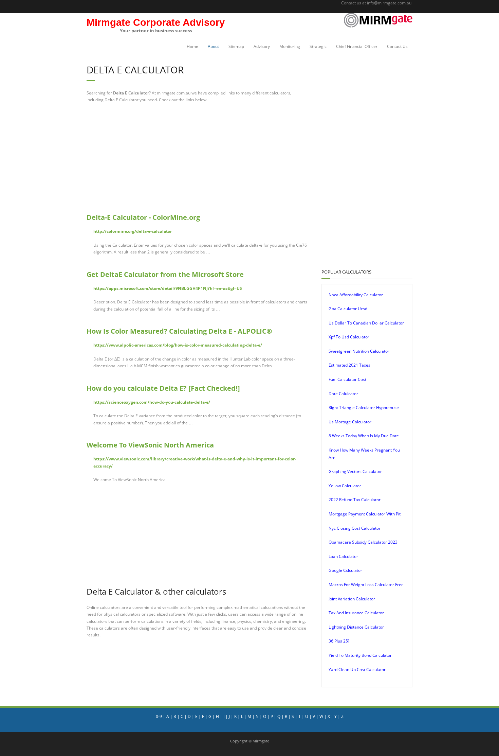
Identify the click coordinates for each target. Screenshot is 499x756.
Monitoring (289, 46)
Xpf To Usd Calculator (349, 337)
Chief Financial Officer (356, 46)
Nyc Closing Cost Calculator (355, 528)
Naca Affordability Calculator (356, 295)
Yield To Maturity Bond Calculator (360, 655)
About (213, 46)
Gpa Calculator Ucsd (348, 309)
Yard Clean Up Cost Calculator (357, 669)
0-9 (159, 716)
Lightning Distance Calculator (356, 627)
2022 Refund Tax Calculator (355, 500)
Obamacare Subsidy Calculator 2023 (363, 542)
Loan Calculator (343, 556)
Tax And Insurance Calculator (356, 613)
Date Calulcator (343, 394)
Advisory (262, 46)
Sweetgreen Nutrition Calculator (359, 351)
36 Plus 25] (339, 641)
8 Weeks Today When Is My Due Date (364, 436)
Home (192, 46)
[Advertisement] (197, 158)
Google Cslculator (345, 570)
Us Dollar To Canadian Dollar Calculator (366, 323)
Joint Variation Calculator (352, 599)
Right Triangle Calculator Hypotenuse (364, 407)
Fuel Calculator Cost (347, 379)
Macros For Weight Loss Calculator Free (366, 584)
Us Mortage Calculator (350, 422)
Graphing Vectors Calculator (355, 471)
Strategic (318, 46)
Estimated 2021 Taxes (349, 365)
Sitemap (236, 46)
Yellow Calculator (345, 486)
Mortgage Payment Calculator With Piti (365, 514)
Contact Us (397, 46)
